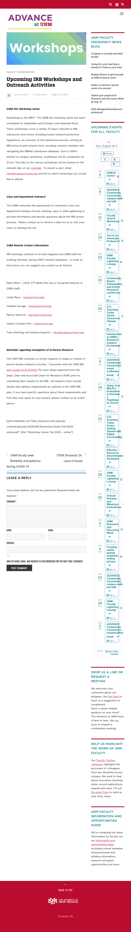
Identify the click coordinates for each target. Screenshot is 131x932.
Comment (12, 501)
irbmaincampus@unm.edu (22, 173)
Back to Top (65, 890)
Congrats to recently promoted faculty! (107, 55)
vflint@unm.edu (43, 323)
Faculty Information (20, 72)
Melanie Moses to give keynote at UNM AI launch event (107, 76)
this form (113, 696)
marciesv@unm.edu (40, 314)
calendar (36, 168)
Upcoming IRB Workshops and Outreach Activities (44, 82)
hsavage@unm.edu (40, 306)
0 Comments (40, 94)
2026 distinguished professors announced (106, 111)
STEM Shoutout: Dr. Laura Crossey (71, 458)
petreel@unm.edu (33, 297)
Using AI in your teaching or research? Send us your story (106, 66)
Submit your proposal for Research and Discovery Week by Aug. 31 (107, 98)
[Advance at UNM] (30, 30)
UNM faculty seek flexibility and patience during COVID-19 (24, 460)
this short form (100, 792)
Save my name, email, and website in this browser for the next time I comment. (45, 561)
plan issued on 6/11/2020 (22, 369)
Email (50, 530)
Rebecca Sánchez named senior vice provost (104, 87)
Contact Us (65, 916)
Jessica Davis (21, 94)
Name (9, 530)
